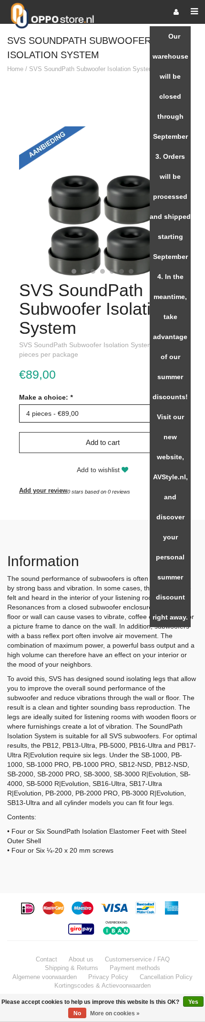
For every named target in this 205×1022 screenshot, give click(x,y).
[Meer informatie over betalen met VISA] (115, 908)
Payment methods (135, 967)
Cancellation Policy (166, 977)
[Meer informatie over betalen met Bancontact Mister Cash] (146, 908)
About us (81, 959)
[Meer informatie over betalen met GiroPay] (82, 928)
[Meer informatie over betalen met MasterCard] (53, 908)
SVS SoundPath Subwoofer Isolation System (91, 68)
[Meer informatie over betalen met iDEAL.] (28, 908)
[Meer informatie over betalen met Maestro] (83, 908)
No (77, 1013)
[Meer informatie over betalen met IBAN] (118, 928)
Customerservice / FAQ (137, 959)
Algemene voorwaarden (44, 977)
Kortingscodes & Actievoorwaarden (102, 985)
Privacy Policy (108, 977)
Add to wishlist (99, 470)
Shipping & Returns (71, 967)
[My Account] (176, 12)
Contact (46, 959)
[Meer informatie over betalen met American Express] (171, 908)
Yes (193, 1002)
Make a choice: (45, 397)
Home (15, 68)
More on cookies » (115, 1013)
